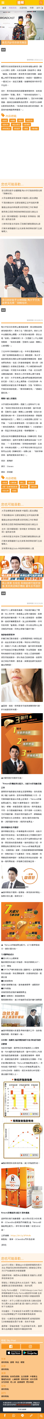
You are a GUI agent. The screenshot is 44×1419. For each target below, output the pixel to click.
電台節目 (16, 124)
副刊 (38, 8)
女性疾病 (5, 1382)
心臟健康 (16, 1379)
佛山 (23, 482)
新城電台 (6, 128)
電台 (21, 120)
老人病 (13, 1382)
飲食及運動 (15, 1376)
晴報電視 (13, 8)
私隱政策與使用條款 (23, 1404)
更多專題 (30, 1382)
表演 (5, 482)
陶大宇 (24, 486)
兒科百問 (33, 1379)
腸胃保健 (25, 1379)
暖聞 (22, 1362)
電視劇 (35, 128)
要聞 (12, 1362)
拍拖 (5, 120)
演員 (26, 128)
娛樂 (3, 50)
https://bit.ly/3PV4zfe (21, 1235)
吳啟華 (34, 486)
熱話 (17, 1362)
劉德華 (31, 482)
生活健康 (25, 1376)
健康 (4, 8)
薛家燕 (6, 124)
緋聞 (13, 120)
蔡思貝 (30, 120)
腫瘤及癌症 (6, 1379)
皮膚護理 (21, 1382)
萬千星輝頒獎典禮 (10, 486)
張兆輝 (6, 490)
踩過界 (17, 128)
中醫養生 (33, 1376)
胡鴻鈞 (27, 124)
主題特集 (23, 8)
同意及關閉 (22, 1409)
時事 (32, 8)
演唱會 (14, 482)
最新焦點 (5, 1362)
